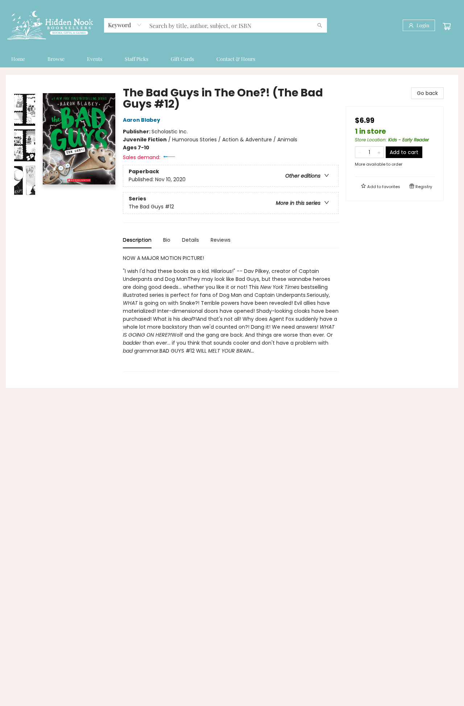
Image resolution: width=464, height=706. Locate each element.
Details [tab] (190, 240)
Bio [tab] (166, 240)
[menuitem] (18, 59)
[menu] (232, 59)
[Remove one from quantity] (359, 152)
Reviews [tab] (221, 240)
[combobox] (125, 25)
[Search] (319, 25)
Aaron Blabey (141, 120)
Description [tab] (137, 240)
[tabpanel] (231, 313)
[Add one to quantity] (379, 152)
